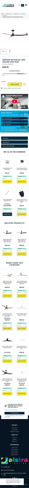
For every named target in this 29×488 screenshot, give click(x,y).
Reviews (5, 146)
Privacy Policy (7, 416)
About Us (14, 437)
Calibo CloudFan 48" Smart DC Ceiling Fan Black (7, 380)
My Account (14, 427)
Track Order (14, 429)
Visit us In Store (6, 124)
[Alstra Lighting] (8, 5)
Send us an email (6, 121)
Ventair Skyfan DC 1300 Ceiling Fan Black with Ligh (7, 240)
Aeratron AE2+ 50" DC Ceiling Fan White (22, 314)
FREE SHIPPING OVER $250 (10, 128)
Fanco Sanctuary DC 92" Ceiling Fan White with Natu (22, 282)
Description (5, 138)
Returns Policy (14, 451)
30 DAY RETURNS (22, 130)
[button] (24, 84)
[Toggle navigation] (22, 5)
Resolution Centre (14, 431)
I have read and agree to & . (14, 416)
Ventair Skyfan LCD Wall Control (7, 169)
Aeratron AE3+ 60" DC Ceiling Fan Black (7, 347)
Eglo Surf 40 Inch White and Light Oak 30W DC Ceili (7, 282)
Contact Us (14, 441)
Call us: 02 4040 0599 (7, 118)
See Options (7, 214)
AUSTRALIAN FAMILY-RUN (9, 130)
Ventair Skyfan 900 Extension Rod (7, 200)
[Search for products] (19, 5)
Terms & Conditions (18, 415)
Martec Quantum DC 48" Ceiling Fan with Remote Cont (22, 380)
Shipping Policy (14, 454)
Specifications (6, 142)
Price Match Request (14, 70)
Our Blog (14, 439)
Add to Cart (15, 84)
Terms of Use (14, 447)
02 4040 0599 (6, 467)
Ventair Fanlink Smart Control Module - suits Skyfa (22, 201)
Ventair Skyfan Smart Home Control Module (22, 169)
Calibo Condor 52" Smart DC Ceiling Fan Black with (7, 315)
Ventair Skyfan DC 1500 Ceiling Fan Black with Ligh (21, 240)
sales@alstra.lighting (8, 470)
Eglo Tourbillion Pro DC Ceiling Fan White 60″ (22, 347)
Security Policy (14, 452)
